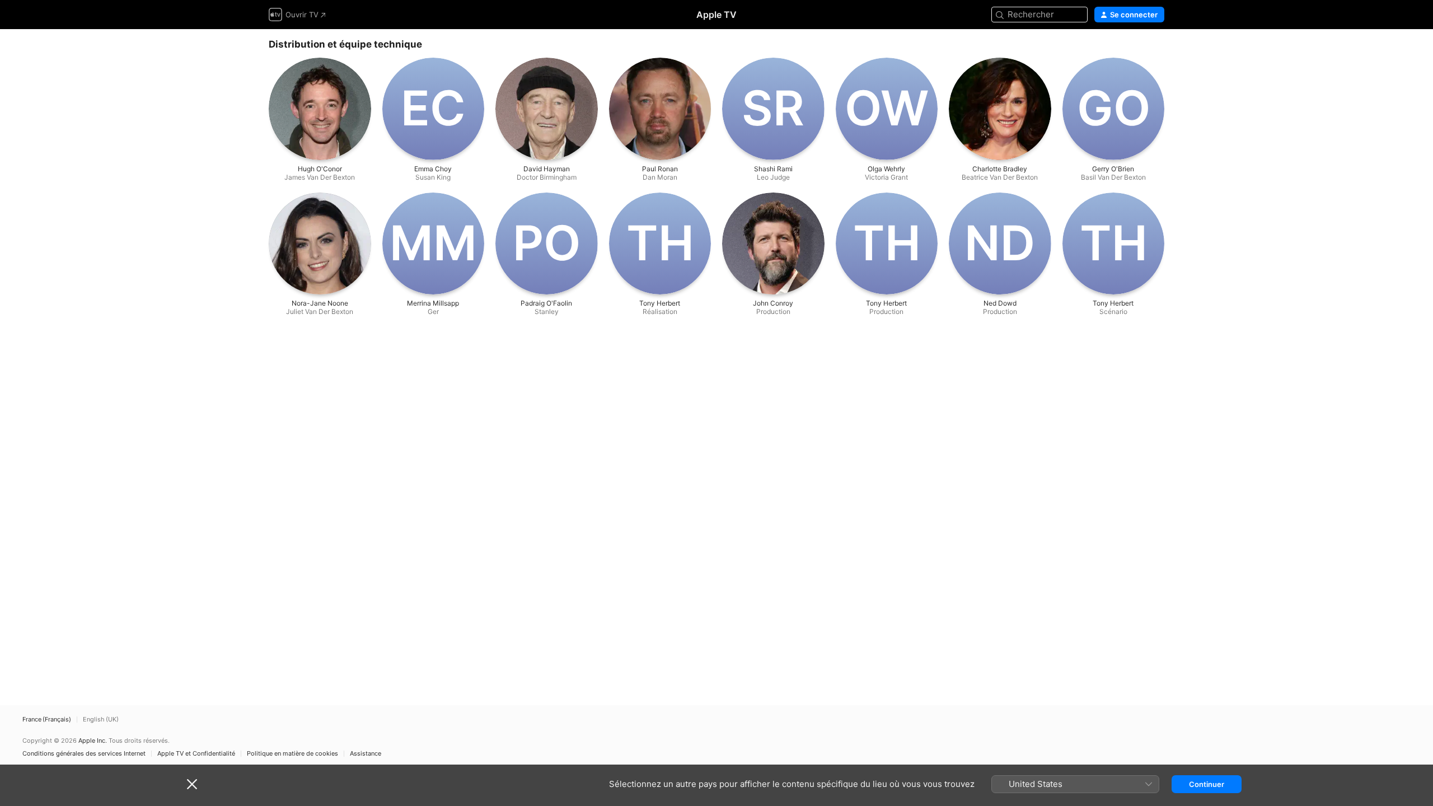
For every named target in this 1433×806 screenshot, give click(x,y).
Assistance (365, 754)
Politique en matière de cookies (292, 754)
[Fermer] (192, 784)
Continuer (1206, 784)
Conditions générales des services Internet (84, 754)
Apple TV (716, 14)
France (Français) (46, 719)
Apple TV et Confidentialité (196, 754)
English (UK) (101, 719)
